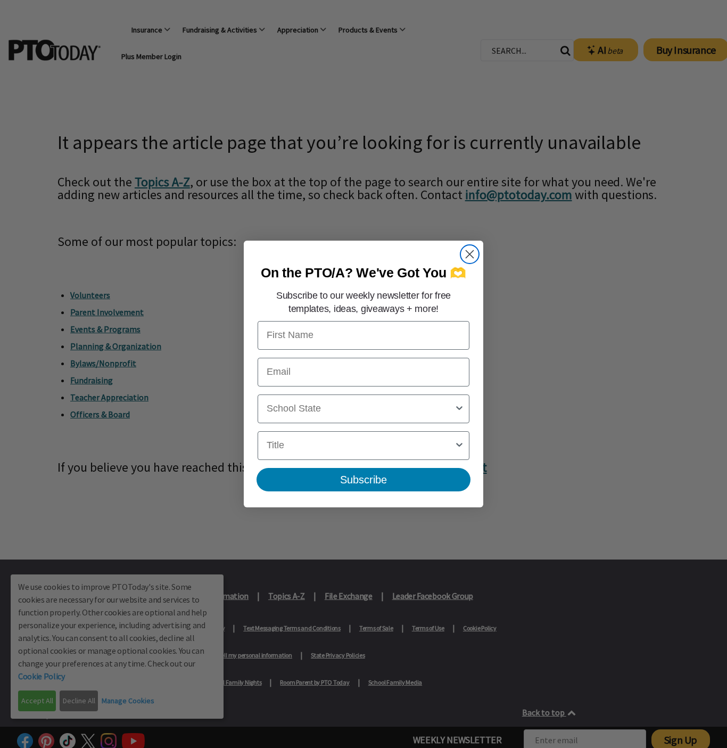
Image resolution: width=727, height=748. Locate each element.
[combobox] (360, 409)
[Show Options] (459, 409)
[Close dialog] (469, 254)
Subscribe (363, 480)
